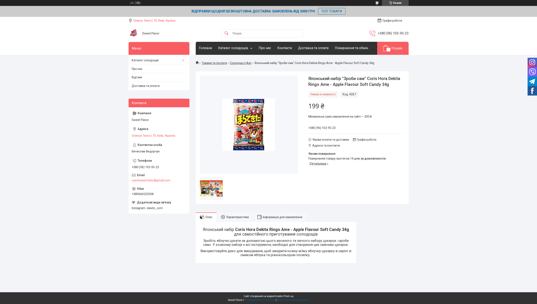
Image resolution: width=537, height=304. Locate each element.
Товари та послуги (214, 63)
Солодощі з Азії (240, 63)
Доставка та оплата (313, 48)
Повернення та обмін (351, 48)
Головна (205, 48)
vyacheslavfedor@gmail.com (151, 180)
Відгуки (137, 77)
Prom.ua (288, 296)
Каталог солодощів (233, 48)
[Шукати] (226, 33)
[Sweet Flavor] (134, 33)
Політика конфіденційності (293, 300)
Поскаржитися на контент (259, 300)
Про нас (265, 48)
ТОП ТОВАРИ (331, 11)
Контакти (284, 48)
